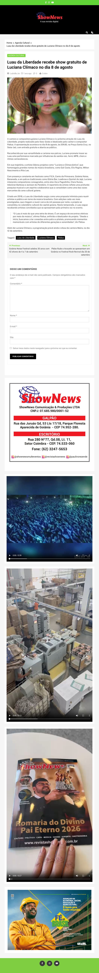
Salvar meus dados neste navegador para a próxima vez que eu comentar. (45, 348)
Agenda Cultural (16, 55)
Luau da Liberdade (25, 237)
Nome (13, 315)
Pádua (61, 237)
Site (12, 337)
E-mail (13, 326)
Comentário (16, 283)
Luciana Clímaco (46, 237)
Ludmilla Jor (15, 73)
